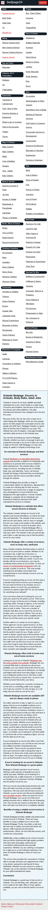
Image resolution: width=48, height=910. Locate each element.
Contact (39, 904)
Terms (10, 906)
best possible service (12, 795)
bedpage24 (14, 2)
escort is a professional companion (18, 566)
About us (10, 904)
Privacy (4, 906)
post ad (43, 3)
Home (3, 904)
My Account (20, 904)
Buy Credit (30, 904)
